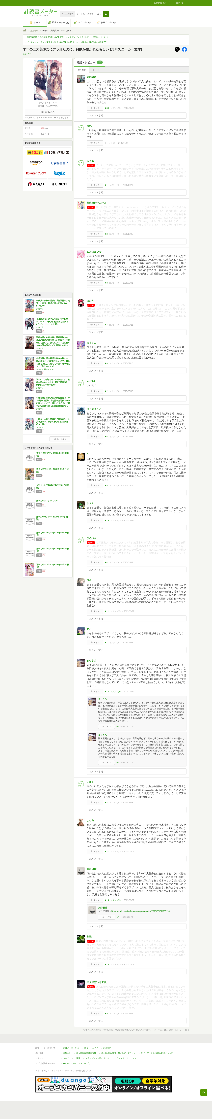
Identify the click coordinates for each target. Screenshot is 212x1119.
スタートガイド (91, 1048)
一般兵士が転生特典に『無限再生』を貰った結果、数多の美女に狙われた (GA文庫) (53, 303)
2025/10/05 (128, 234)
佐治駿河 (92, 76)
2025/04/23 (128, 437)
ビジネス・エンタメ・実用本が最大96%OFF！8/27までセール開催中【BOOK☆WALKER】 (67, 42)
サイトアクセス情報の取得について (157, 1053)
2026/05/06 (123, 143)
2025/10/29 (128, 185)
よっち (90, 820)
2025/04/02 (128, 562)
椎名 (89, 580)
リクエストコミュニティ (125, 1058)
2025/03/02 (129, 900)
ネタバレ (96, 69)
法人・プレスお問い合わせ (97, 1058)
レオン (90, 781)
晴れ (89, 125)
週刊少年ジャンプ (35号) (47, 501)
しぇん (90, 503)
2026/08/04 (129, 108)
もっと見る (61, 439)
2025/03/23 (128, 643)
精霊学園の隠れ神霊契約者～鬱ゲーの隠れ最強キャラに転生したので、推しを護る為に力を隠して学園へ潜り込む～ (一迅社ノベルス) (53, 362)
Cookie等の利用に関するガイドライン (118, 1053)
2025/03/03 (129, 851)
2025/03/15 (129, 692)
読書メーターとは (71, 1048)
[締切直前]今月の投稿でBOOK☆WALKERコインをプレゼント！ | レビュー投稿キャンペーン (68, 37)
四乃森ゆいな (94, 251)
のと (89, 629)
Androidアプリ (69, 1063)
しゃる (90, 160)
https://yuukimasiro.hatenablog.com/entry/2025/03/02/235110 (140, 911)
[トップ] (24, 31)
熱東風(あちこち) (96, 202)
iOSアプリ (86, 1063)
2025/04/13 (128, 485)
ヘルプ (66, 1058)
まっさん (92, 660)
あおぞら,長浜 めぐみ (45, 369)
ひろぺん (92, 538)
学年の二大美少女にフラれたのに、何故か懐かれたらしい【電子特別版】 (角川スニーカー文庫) (53, 382)
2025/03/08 (128, 803)
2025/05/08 (128, 391)
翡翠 (89, 936)
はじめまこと (94, 408)
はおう (90, 300)
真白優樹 (92, 869)
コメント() (115, 108)
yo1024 (91, 381)
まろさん (92, 342)
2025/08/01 (128, 283)
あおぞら (34, 30)
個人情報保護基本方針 (86, 1053)
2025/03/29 (129, 611)
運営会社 (67, 1053)
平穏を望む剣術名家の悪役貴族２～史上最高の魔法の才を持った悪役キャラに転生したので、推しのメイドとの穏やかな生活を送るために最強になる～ (53, 402)
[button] (106, 14)
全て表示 (82, 69)
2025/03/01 (129, 964)
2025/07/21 (128, 325)
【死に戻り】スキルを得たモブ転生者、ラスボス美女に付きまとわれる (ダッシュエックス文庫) (52, 321)
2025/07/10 (128, 363)
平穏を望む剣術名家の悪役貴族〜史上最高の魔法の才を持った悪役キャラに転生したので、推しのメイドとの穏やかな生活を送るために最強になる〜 (53, 341)
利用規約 (107, 1048)
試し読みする (48, 112)
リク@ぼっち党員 (96, 982)
